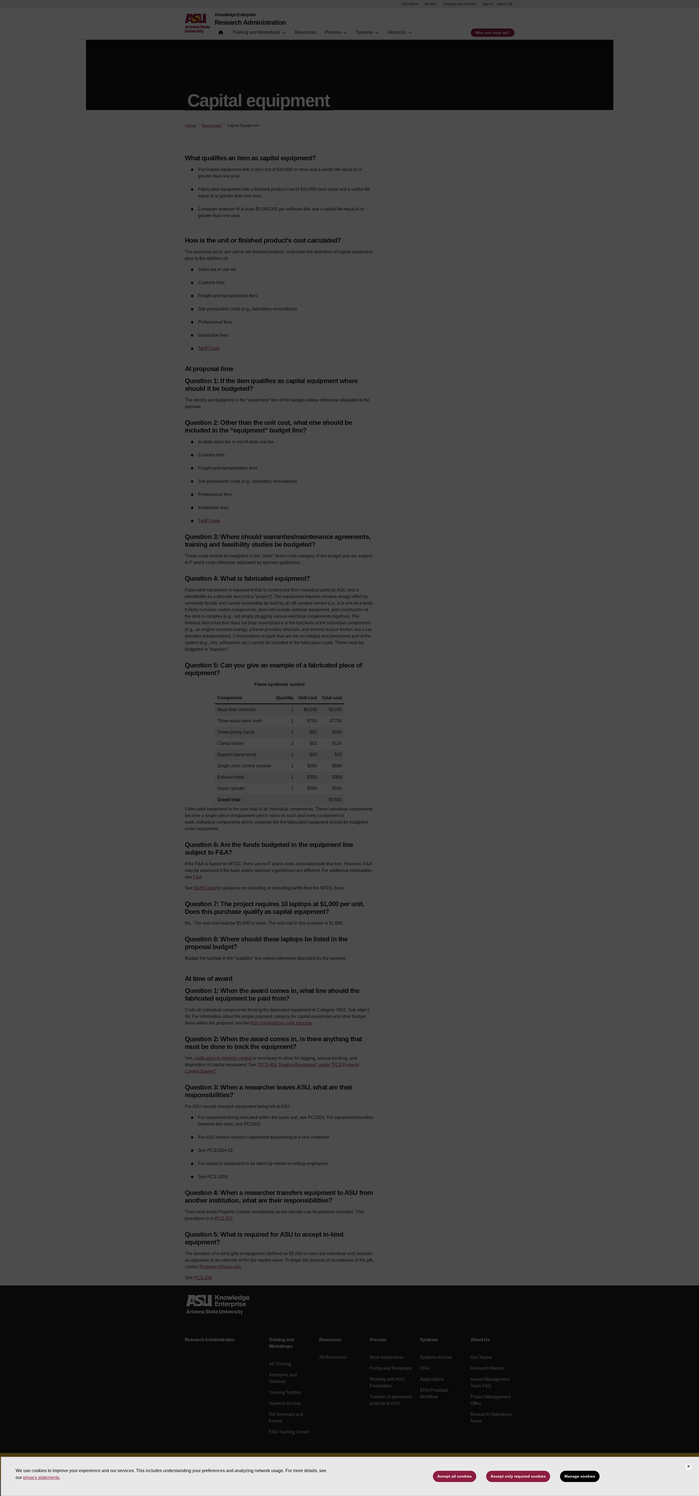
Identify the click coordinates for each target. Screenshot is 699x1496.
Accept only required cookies (518, 1476)
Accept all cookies (454, 1476)
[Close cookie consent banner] (688, 1466)
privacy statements (41, 1477)
